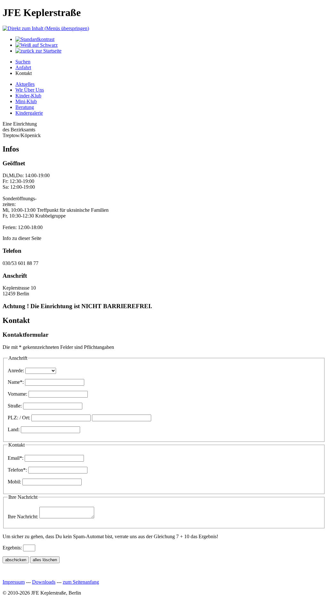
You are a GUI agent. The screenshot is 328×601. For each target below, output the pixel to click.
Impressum (14, 582)
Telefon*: (17, 470)
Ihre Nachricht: (23, 516)
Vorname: (17, 394)
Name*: (16, 382)
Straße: (15, 405)
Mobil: (14, 481)
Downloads (43, 582)
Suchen (22, 61)
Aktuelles (25, 84)
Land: (14, 429)
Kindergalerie (29, 113)
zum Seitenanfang (81, 582)
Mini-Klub (26, 101)
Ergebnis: (12, 547)
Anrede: (16, 370)
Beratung (24, 107)
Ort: (26, 417)
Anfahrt (23, 67)
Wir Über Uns (29, 90)
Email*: (15, 458)
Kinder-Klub (28, 95)
